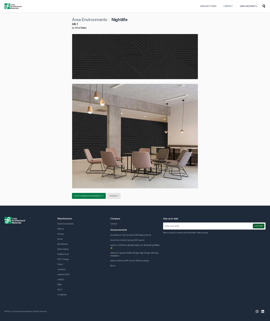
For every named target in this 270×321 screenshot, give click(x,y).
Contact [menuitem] (228, 6)
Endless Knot (63, 254)
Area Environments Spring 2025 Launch (127, 240)
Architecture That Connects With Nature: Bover (130, 235)
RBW (59, 284)
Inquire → (114, 196)
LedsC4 (60, 279)
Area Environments (89, 19)
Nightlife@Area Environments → (88, 196)
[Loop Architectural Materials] (13, 6)
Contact (113, 223)
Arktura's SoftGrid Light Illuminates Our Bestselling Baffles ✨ (135, 246)
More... (113, 265)
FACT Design (63, 259)
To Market (61, 294)
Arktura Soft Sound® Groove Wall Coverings (129, 260)
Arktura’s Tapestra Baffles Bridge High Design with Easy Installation (134, 254)
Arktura (60, 229)
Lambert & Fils (63, 274)
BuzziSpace (62, 244)
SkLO (59, 289)
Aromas (60, 234)
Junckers (61, 269)
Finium (60, 264)
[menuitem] (264, 6)
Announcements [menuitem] (248, 6)
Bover (60, 239)
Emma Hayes (63, 249)
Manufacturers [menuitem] (208, 6)
